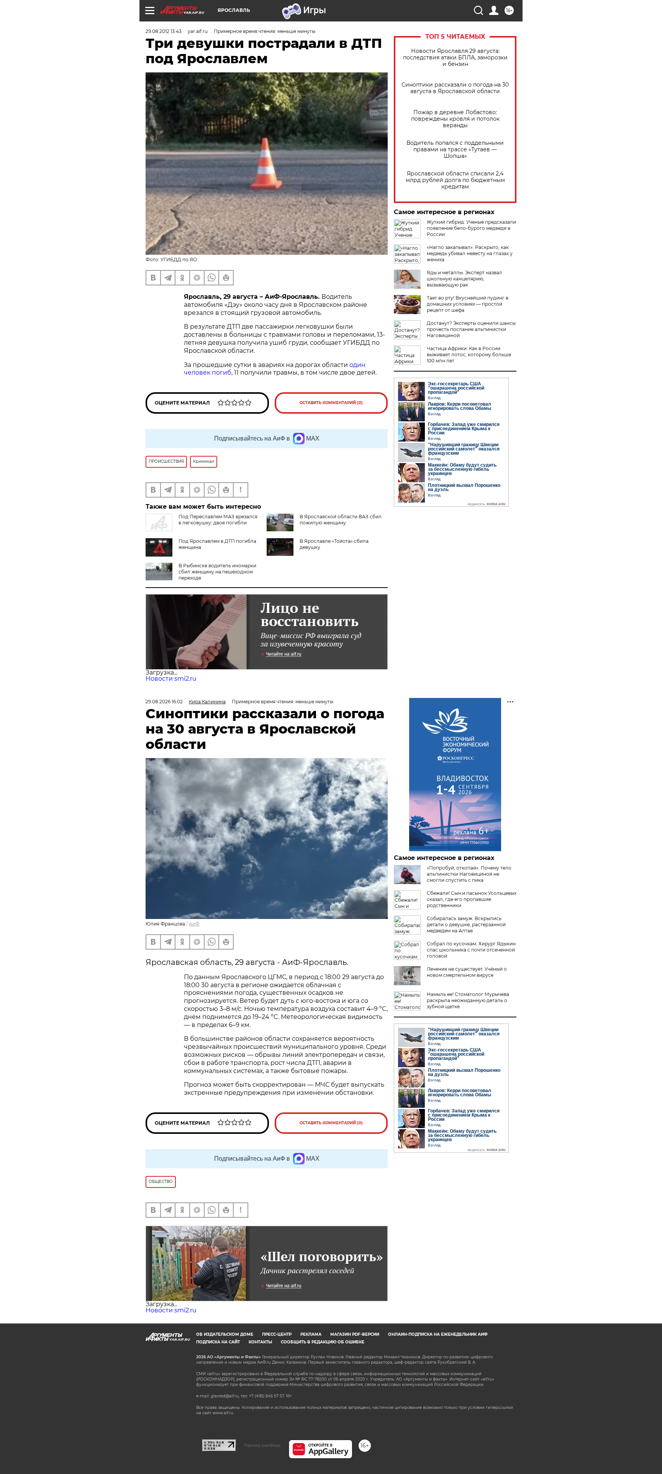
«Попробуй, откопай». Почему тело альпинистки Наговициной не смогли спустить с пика (469, 874)
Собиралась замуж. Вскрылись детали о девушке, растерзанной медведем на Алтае (466, 925)
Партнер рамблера (262, 1445)
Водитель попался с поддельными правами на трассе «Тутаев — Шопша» (455, 149)
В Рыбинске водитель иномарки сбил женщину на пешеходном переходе (217, 572)
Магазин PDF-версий (354, 1334)
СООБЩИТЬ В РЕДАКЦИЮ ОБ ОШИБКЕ (322, 1342)
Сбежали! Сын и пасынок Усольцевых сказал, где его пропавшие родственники (471, 899)
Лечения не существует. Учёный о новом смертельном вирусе (467, 972)
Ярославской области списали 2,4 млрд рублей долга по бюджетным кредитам (455, 180)
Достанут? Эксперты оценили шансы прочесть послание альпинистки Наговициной (471, 329)
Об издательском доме (224, 1334)
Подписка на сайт (218, 1342)
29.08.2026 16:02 (164, 701)
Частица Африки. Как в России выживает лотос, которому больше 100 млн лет (469, 355)
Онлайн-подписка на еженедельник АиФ (438, 1334)
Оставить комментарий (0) (331, 402)
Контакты (260, 1342)
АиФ (194, 924)
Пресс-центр (277, 1334)
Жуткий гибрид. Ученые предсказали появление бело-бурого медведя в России (471, 228)
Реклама (310, 1334)
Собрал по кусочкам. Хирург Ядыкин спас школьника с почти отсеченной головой (471, 950)
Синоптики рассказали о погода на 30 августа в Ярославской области (455, 88)
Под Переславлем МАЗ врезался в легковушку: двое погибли (218, 520)
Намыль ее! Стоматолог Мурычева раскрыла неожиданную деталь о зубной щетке (468, 1000)
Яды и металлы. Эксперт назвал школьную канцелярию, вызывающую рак (464, 279)
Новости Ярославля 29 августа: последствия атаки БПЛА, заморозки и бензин (455, 57)
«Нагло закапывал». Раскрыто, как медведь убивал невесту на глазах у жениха (470, 253)
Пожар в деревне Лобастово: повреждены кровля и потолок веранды (455, 119)
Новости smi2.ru (171, 678)
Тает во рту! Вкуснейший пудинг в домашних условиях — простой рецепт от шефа (467, 304)
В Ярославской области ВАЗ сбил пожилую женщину (341, 520)
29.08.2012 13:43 (164, 31)
